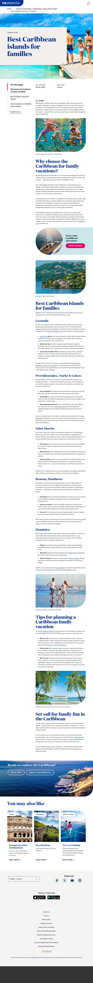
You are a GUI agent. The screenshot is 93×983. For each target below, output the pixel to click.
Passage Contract (46, 923)
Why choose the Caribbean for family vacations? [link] (21, 90)
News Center (46, 920)
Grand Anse (43, 336)
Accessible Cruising (46, 939)
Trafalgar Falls (71, 553)
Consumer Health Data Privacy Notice (46, 942)
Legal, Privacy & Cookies (46, 927)
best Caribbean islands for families (49, 631)
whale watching (74, 558)
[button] (75, 245)
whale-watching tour (60, 407)
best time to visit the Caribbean (56, 645)
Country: (12, 879)
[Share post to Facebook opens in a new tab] (57, 880)
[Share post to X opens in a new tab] (64, 880)
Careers (46, 916)
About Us (46, 912)
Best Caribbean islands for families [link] (20, 97)
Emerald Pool (61, 568)
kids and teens (79, 737)
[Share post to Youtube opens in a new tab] (72, 880)
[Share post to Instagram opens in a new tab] (79, 880)
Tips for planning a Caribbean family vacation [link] (21, 105)
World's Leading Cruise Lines (46, 935)
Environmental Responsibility (46, 931)
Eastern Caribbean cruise (55, 331)
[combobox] (27, 879)
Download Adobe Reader (46, 946)
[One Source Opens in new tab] (46, 952)
